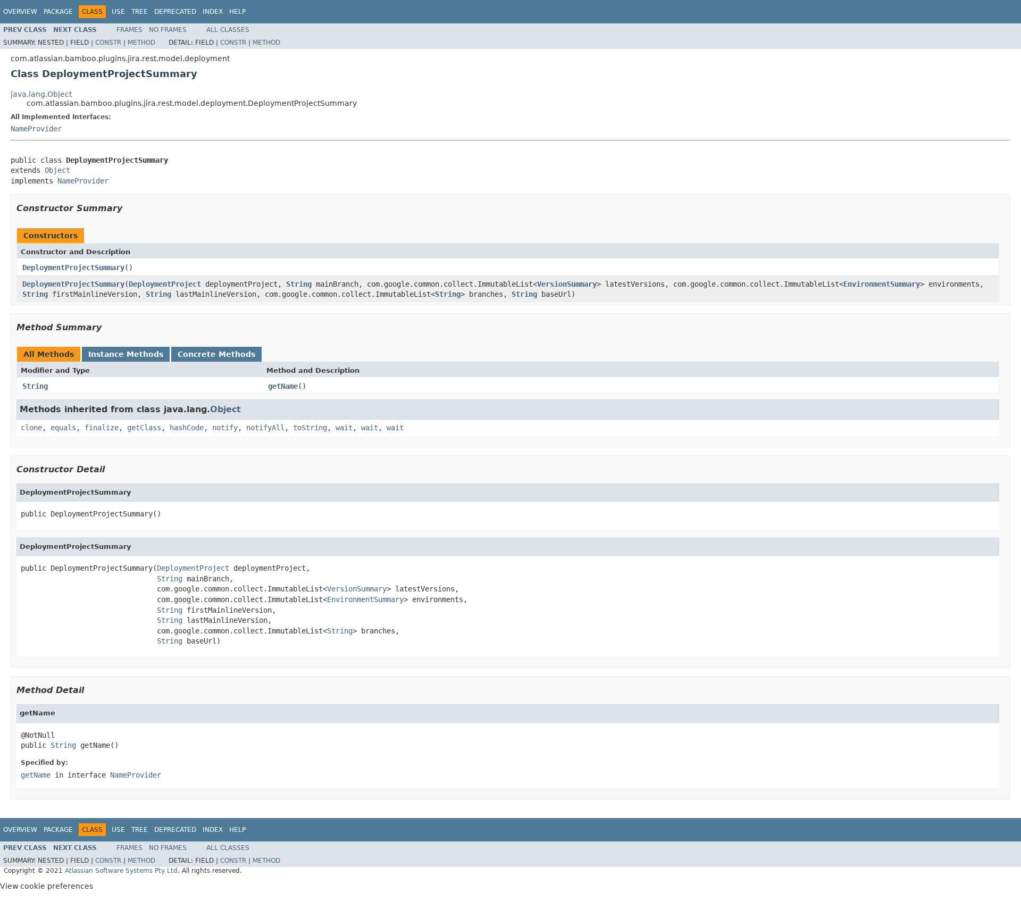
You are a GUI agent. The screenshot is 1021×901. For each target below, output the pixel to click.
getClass (144, 427)
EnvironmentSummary (881, 284)
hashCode (187, 427)
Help (237, 11)
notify (225, 427)
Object (57, 170)
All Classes (227, 30)
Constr (108, 42)
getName (283, 386)
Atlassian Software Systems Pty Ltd (121, 870)
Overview (20, 11)
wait (344, 427)
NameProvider (36, 128)
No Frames (168, 30)
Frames (129, 30)
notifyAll (265, 427)
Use (118, 11)
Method (141, 42)
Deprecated (175, 11)
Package (58, 11)
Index (213, 11)
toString (310, 427)
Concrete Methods (216, 354)
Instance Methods (125, 354)
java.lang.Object (41, 94)
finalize (102, 427)
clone (31, 427)
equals (63, 427)
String (299, 284)
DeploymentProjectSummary (73, 267)
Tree (139, 11)
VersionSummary (567, 284)
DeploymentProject (165, 284)
